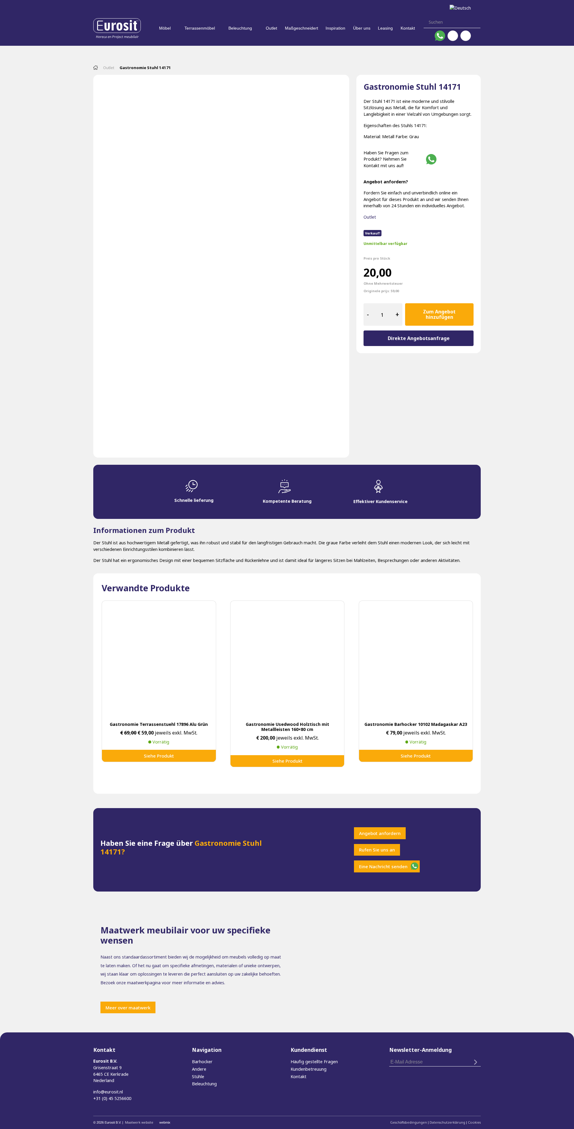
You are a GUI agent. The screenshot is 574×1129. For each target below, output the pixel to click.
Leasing (385, 28)
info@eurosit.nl (108, 1092)
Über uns (361, 28)
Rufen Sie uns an (377, 850)
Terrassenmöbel (199, 28)
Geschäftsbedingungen (408, 1122)
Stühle (198, 1076)
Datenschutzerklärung (447, 1122)
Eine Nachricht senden (383, 866)
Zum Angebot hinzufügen (439, 314)
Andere (199, 1069)
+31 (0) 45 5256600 (112, 1098)
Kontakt (408, 28)
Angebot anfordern (380, 833)
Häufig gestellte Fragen (314, 1061)
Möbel (165, 28)
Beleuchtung (240, 28)
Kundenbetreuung (308, 1069)
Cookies (474, 1122)
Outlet (271, 28)
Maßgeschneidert (301, 28)
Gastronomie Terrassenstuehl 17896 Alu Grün (159, 724)
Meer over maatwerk (128, 1008)
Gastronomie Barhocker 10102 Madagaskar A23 (415, 724)
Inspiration (335, 28)
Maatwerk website (139, 1122)
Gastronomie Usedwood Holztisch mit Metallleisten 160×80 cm (287, 726)
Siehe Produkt (159, 756)
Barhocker (202, 1061)
